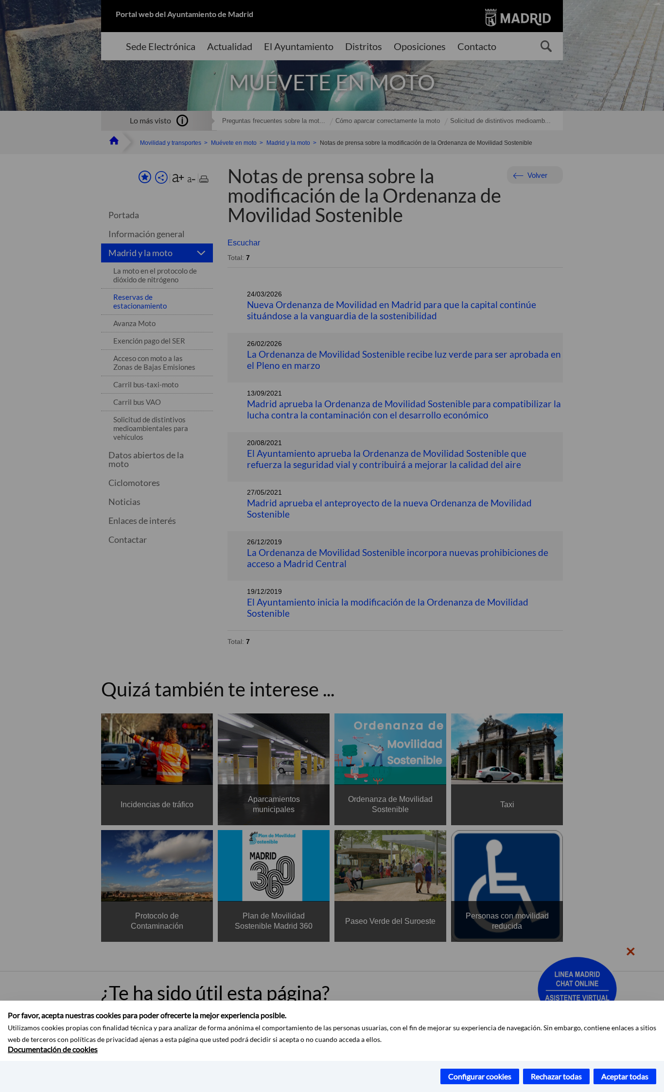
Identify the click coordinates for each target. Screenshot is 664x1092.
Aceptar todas (624, 1076)
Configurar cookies (479, 1076)
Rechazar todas (556, 1076)
